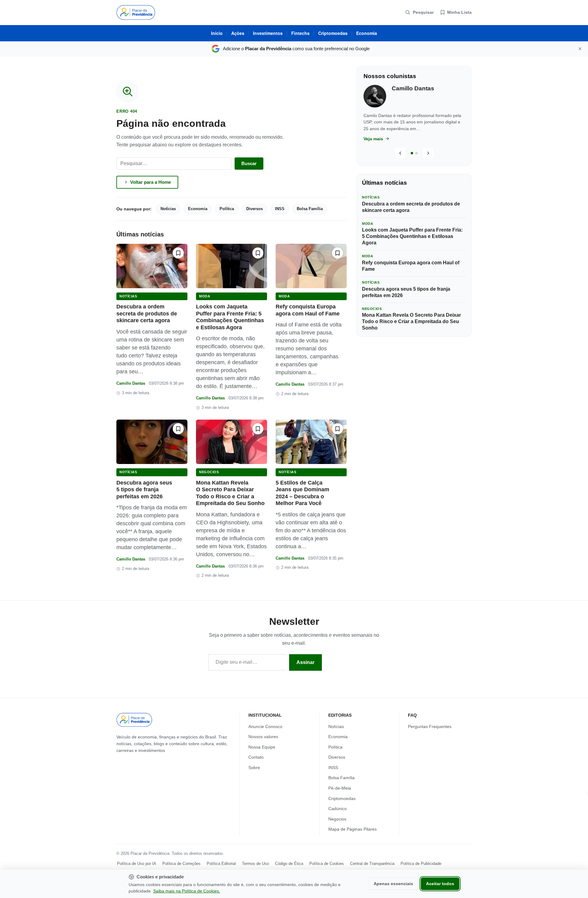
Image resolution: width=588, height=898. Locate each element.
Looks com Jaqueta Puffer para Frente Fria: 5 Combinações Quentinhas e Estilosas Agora (412, 236)
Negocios (209, 472)
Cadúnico (337, 808)
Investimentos (268, 33)
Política (227, 208)
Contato (256, 757)
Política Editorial (221, 863)
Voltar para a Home (150, 182)
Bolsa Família (310, 208)
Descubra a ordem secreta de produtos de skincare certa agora (146, 313)
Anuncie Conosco (265, 726)
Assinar (305, 662)
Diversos (254, 208)
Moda (204, 296)
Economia (366, 33)
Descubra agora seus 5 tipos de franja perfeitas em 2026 (144, 490)
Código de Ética (289, 863)
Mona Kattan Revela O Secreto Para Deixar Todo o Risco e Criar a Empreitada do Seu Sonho (411, 321)
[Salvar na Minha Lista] (178, 252)
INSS (280, 208)
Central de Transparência (372, 863)
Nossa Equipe (261, 747)
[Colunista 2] (416, 153)
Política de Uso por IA (136, 863)
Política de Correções (181, 863)
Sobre (254, 767)
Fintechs (300, 33)
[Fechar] (580, 48)
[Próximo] (428, 153)
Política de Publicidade (421, 863)
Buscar (249, 163)
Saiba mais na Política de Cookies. (186, 891)
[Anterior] (400, 153)
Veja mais (374, 138)
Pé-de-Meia (339, 788)
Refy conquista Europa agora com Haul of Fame (410, 266)
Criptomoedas (333, 33)
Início (217, 33)
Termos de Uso (255, 863)
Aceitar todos (440, 883)
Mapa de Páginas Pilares (352, 829)
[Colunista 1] (412, 153)
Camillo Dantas (130, 383)
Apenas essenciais (393, 883)
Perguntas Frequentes (429, 726)
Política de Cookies (326, 863)
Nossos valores (263, 736)
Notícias (168, 208)
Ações (237, 33)
